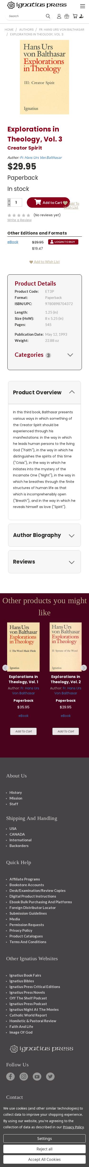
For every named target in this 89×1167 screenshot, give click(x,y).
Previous (5, 668)
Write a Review (19, 220)
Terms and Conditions (27, 942)
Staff (13, 804)
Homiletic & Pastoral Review (32, 1021)
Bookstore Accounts (26, 885)
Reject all (44, 1149)
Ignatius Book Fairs (25, 975)
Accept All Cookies (44, 1159)
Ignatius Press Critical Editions (34, 986)
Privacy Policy (20, 930)
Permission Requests (26, 924)
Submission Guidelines (28, 913)
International (20, 840)
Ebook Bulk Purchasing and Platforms (40, 902)
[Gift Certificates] (67, 16)
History (15, 792)
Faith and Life (21, 1026)
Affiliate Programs (24, 879)
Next (84, 668)
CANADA (17, 834)
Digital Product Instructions (32, 896)
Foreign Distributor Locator (32, 907)
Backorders (18, 845)
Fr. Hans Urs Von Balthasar (41, 157)
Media (14, 919)
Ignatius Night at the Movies (34, 1009)
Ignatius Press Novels (27, 992)
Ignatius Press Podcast (28, 1004)
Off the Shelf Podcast (28, 998)
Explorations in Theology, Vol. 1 (23, 679)
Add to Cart (23, 731)
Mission (15, 798)
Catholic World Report (28, 1015)
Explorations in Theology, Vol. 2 (66, 679)
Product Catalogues (26, 936)
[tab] (45, 355)
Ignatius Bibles (21, 981)
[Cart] (75, 16)
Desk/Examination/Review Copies (37, 890)
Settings (44, 1138)
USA (13, 828)
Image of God (21, 1032)
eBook (12, 241)
